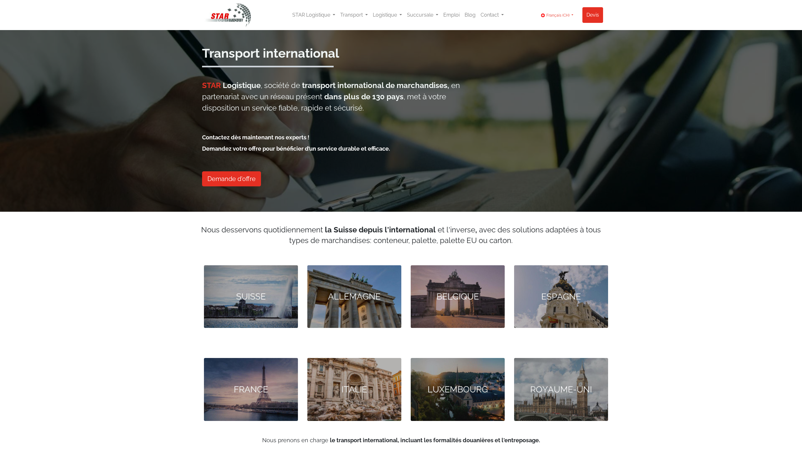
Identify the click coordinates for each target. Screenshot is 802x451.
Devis (592, 15)
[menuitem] (451, 15)
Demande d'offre (231, 179)
